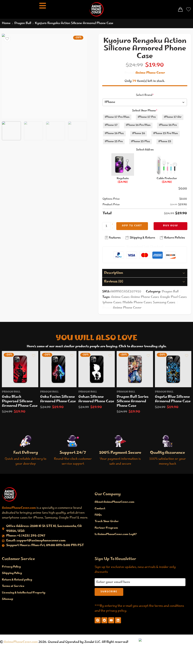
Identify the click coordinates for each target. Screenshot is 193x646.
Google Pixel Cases (173, 297)
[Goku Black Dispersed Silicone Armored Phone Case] (20, 369)
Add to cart (132, 226)
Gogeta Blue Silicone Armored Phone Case (173, 399)
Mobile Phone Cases (137, 302)
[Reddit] (104, 620)
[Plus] (112, 224)
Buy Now (170, 226)
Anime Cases (120, 297)
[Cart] (180, 9)
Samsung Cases (164, 302)
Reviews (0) (113, 282)
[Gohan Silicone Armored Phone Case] (96, 369)
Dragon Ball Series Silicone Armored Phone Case (133, 401)
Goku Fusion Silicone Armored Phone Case (58, 399)
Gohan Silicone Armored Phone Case (96, 399)
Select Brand (145, 95)
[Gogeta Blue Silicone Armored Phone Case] (173, 369)
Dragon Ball (22, 23)
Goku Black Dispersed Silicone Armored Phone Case (20, 401)
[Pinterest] (98, 620)
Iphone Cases (112, 302)
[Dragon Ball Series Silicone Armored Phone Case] (135, 369)
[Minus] (112, 228)
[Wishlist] (7, 39)
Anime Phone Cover (150, 73)
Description (113, 273)
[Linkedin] (118, 620)
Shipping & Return (142, 238)
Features (114, 238)
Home (6, 23)
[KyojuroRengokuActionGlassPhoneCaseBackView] (44, 76)
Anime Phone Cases (145, 297)
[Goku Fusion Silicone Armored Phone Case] (58, 369)
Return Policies (174, 238)
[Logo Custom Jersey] (9, 494)
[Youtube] (111, 620)
